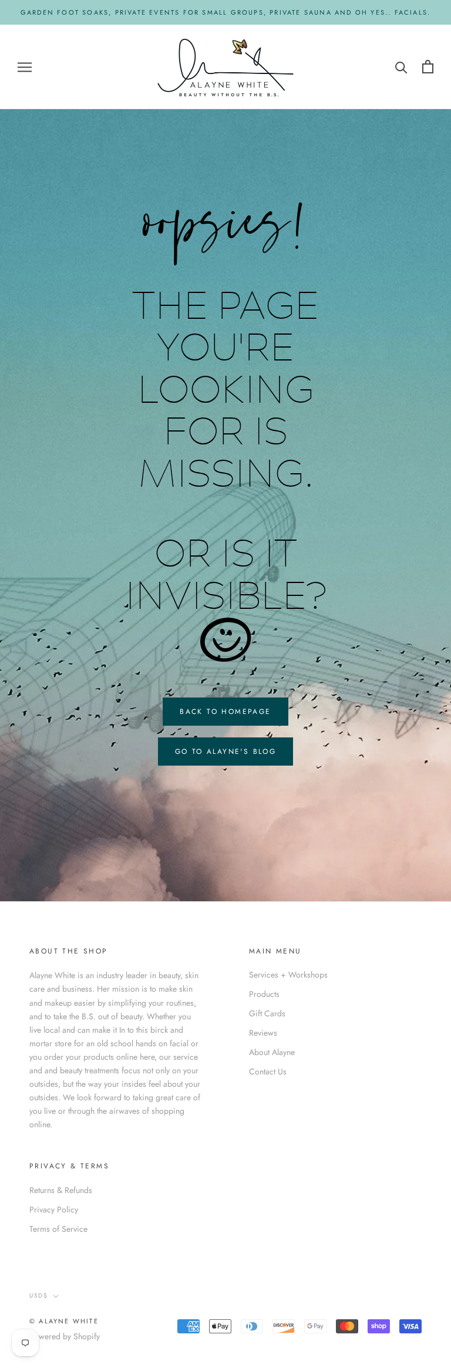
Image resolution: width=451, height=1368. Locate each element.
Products (264, 994)
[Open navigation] (25, 67)
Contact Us (268, 1071)
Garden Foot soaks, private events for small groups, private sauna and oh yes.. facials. (225, 12)
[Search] (401, 66)
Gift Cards (267, 1013)
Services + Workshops (288, 974)
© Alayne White (64, 1321)
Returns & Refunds (60, 1190)
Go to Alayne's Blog (226, 751)
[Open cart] (427, 66)
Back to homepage (225, 711)
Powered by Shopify (64, 1336)
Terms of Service (58, 1229)
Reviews (263, 1033)
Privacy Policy (53, 1209)
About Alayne (272, 1052)
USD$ (38, 1295)
